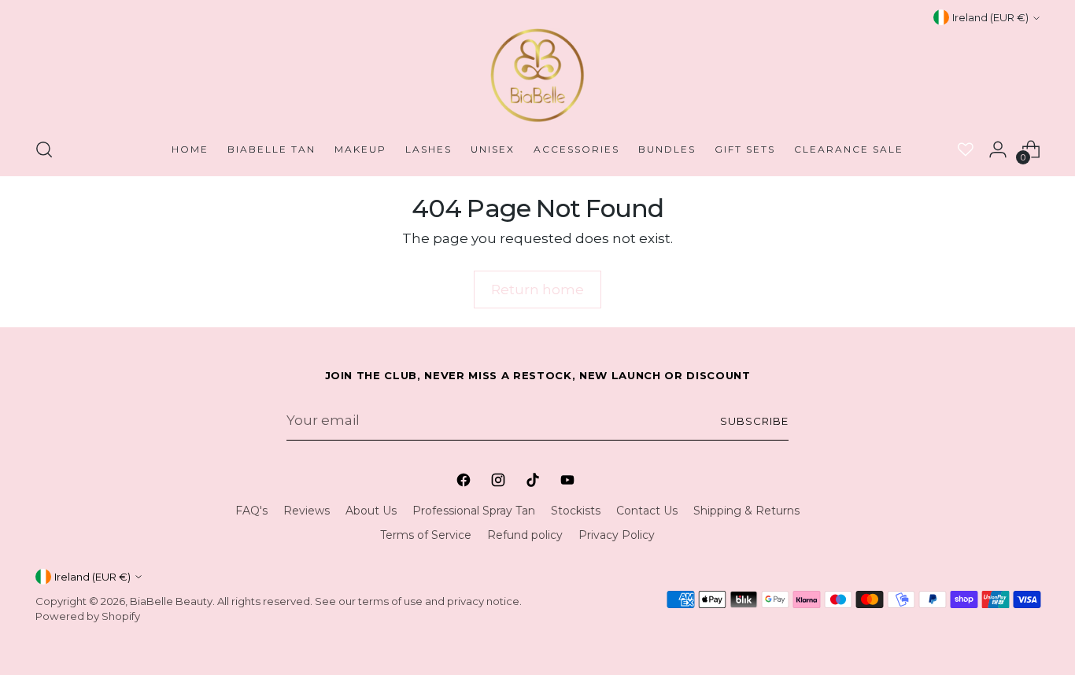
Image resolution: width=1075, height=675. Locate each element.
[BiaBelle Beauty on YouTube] (569, 482)
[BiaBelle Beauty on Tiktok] (534, 482)
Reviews (306, 510)
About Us (371, 510)
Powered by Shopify (87, 616)
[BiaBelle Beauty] (537, 75)
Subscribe (754, 421)
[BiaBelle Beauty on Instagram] (499, 482)
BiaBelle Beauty (171, 601)
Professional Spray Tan (473, 510)
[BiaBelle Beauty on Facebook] (465, 482)
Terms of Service (425, 535)
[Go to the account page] (998, 149)
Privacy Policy (616, 535)
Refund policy (525, 535)
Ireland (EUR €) (990, 17)
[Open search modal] (44, 149)
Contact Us (647, 510)
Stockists (575, 510)
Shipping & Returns (746, 510)
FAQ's (251, 510)
